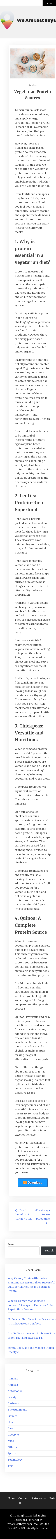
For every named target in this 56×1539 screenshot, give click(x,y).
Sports (12, 1453)
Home (11, 1498)
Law (10, 1428)
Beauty (12, 1397)
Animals (13, 1384)
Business (13, 1403)
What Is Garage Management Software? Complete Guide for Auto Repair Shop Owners (30, 1305)
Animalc (13, 1378)
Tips (10, 1466)
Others (12, 1447)
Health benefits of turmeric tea (24, 1214)
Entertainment (17, 1409)
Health (12, 1422)
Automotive (15, 1391)
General (13, 1416)
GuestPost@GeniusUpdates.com (28, 1528)
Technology (15, 1459)
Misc (34, 85)
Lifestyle (13, 1434)
